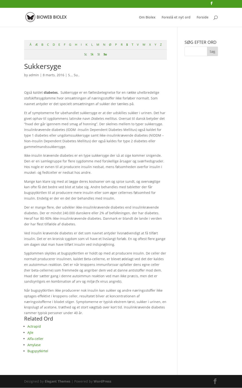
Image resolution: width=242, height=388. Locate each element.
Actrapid (34, 326)
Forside (202, 17)
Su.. (77, 75)
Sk (92, 54)
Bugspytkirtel (37, 351)
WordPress (102, 381)
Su (105, 54)
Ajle (30, 332)
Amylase (34, 345)
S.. (70, 75)
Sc (85, 54)
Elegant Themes (57, 381)
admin (34, 75)
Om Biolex (147, 17)
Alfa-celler (35, 338)
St (98, 54)
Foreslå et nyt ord (176, 17)
